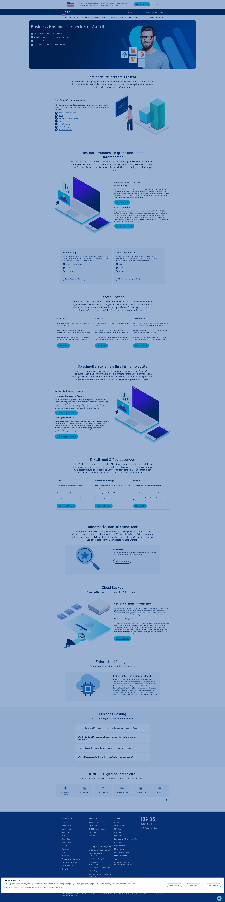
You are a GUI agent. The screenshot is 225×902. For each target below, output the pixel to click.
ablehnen (115, 885)
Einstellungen (107, 883)
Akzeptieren (16, 887)
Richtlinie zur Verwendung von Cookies (52, 885)
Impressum (6, 890)
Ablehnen (193, 885)
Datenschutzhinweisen (74, 885)
